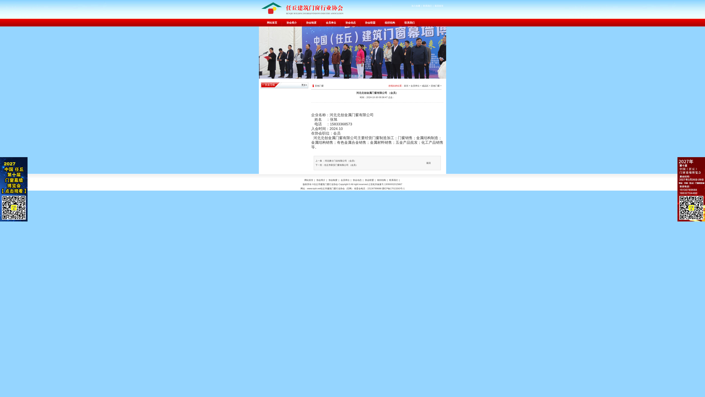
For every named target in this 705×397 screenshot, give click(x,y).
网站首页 (272, 22)
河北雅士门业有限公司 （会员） (340, 161)
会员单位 (331, 22)
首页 (406, 86)
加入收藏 (415, 6)
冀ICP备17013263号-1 (393, 188)
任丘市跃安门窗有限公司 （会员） (341, 165)
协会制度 (311, 22)
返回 (428, 163)
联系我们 (427, 6)
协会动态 (351, 22)
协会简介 (292, 22)
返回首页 (439, 6)
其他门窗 (435, 86)
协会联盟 (370, 22)
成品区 (425, 86)
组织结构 (390, 22)
